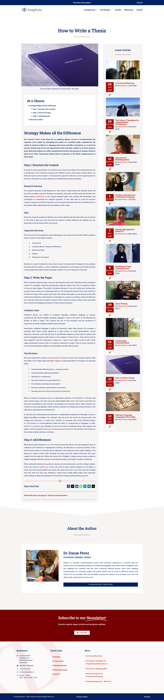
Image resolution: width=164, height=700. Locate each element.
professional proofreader (61, 429)
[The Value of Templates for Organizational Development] (123, 107)
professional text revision (57, 358)
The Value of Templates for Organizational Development (123, 104)
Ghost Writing (123, 288)
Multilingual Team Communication (123, 250)
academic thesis (33, 139)
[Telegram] (85, 486)
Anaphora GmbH (36, 696)
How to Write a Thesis (123, 363)
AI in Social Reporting (123, 68)
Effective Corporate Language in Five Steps (123, 399)
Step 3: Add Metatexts (41, 116)
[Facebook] (68, 486)
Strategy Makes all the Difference (42, 106)
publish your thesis (46, 467)
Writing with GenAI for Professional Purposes (123, 178)
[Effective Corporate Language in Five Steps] (123, 401)
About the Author (36, 120)
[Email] (93, 486)
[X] (73, 486)
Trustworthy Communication (123, 325)
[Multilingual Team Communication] (123, 253)
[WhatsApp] (81, 486)
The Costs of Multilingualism (123, 142)
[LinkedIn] (77, 486)
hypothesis (40, 196)
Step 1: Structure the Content (44, 109)
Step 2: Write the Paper (42, 113)
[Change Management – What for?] (123, 216)
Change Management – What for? (123, 213)
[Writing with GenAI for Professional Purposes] (123, 181)
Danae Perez (122, 86)
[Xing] (89, 486)
